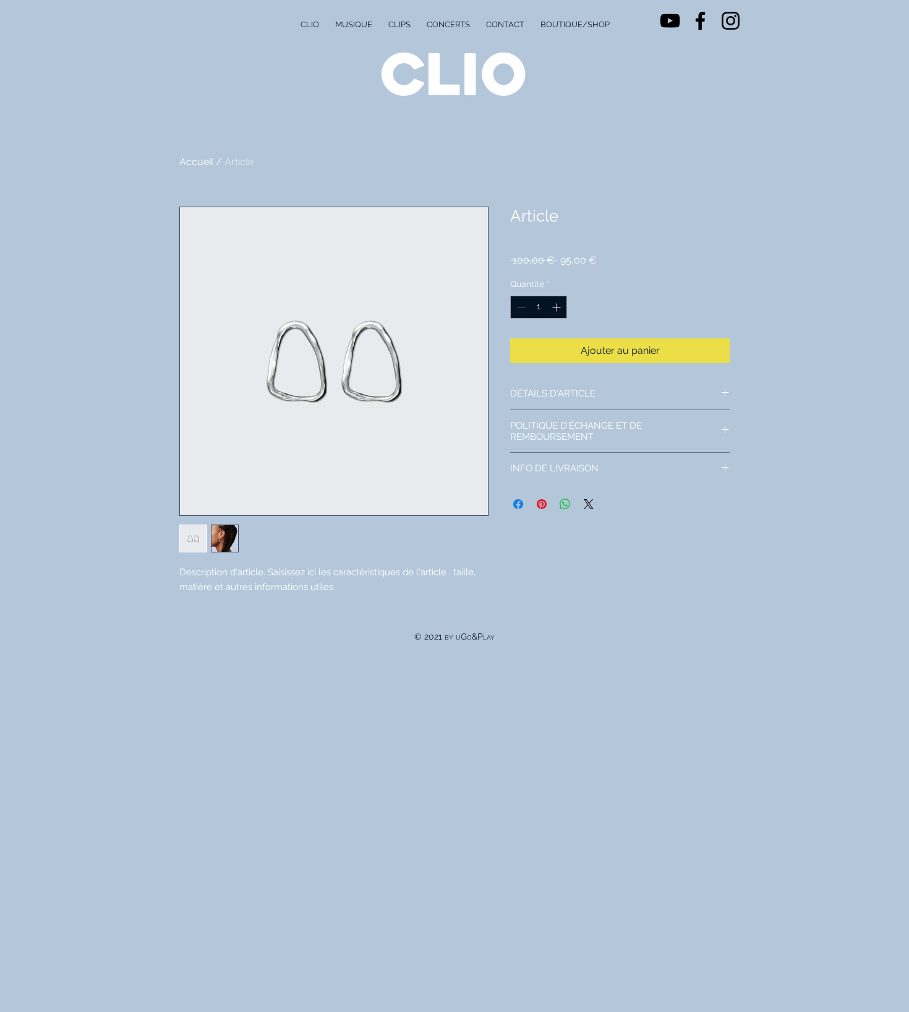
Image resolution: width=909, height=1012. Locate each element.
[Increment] (557, 307)
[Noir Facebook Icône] (700, 21)
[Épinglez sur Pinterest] (541, 504)
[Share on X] (588, 504)
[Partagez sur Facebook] (518, 504)
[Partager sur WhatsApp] (565, 504)
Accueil (196, 162)
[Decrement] (519, 307)
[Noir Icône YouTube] (670, 21)
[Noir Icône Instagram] (731, 21)
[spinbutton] (538, 307)
